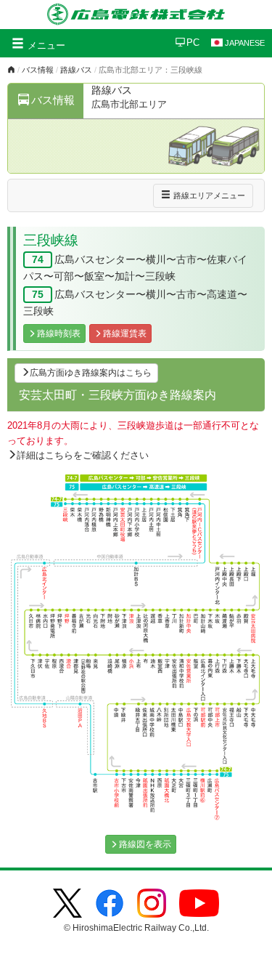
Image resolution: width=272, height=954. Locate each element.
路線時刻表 (59, 333)
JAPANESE (245, 43)
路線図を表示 (145, 844)
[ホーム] (11, 69)
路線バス (76, 69)
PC (192, 42)
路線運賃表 (125, 333)
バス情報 (38, 69)
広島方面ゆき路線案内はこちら (91, 373)
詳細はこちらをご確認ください (83, 455)
